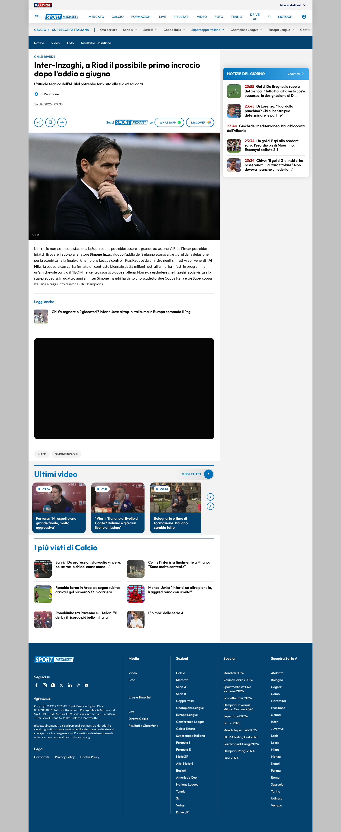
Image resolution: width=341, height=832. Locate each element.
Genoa (276, 715)
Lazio (275, 736)
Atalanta (277, 673)
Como (275, 694)
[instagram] (44, 685)
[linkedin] (70, 685)
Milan (275, 749)
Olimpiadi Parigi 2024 (238, 751)
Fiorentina (278, 701)
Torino (275, 791)
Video (133, 673)
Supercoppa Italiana (190, 736)
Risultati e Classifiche (143, 726)
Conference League (190, 722)
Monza (276, 756)
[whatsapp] (53, 685)
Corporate (41, 757)
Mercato (182, 680)
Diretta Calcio (138, 719)
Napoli (275, 763)
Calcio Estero (185, 729)
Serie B (181, 694)
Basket (181, 770)
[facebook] (36, 685)
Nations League (187, 784)
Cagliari (276, 687)
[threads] (78, 685)
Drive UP (182, 812)
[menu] (37, 17)
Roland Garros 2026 (238, 680)
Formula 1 (183, 743)
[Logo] (62, 17)
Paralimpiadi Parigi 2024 (241, 744)
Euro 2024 (230, 758)
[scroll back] (210, 497)
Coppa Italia (185, 701)
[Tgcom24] (43, 5)
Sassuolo (277, 784)
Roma (275, 777)
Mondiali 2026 (233, 673)
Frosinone (278, 708)
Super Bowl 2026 (235, 716)
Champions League (190, 708)
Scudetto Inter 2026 (237, 698)
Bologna (277, 680)
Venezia (276, 805)
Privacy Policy (65, 757)
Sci (178, 798)
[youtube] (86, 685)
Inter (274, 722)
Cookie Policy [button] (89, 757)
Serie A (181, 687)
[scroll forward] (210, 506)
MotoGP (182, 756)
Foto (132, 680)
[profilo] (304, 17)
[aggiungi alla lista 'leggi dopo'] (50, 122)
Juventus (277, 729)
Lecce (275, 743)
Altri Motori (184, 763)
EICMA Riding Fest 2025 (240, 737)
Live (131, 712)
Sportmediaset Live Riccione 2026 (237, 689)
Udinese (276, 798)
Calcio (180, 673)
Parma (276, 770)
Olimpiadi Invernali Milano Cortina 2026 (238, 707)
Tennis (180, 791)
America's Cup (186, 777)
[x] (61, 685)
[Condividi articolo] (38, 122)
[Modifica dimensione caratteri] (62, 122)
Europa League (187, 715)
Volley (180, 805)
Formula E (183, 749)
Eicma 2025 (232, 723)
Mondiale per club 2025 (240, 730)
